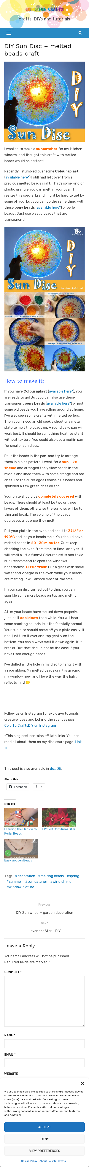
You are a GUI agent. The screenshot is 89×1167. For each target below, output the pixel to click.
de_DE (55, 769)
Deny (44, 1139)
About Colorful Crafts (53, 1160)
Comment (13, 972)
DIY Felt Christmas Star (58, 829)
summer (15, 882)
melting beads (52, 876)
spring (74, 876)
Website (11, 1074)
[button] (82, 1083)
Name (9, 1035)
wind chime (61, 882)
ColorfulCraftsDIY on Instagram (30, 725)
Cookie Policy (29, 1160)
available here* (17, 177)
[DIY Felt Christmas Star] (59, 817)
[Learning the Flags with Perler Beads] (21, 817)
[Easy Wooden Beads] (21, 848)
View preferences (44, 1151)
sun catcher (37, 882)
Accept (44, 1127)
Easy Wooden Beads (18, 860)
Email (10, 1055)
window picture (21, 887)
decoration (26, 876)
